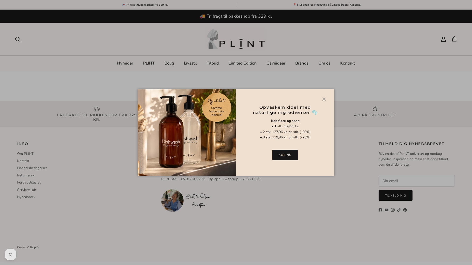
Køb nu (285, 155)
